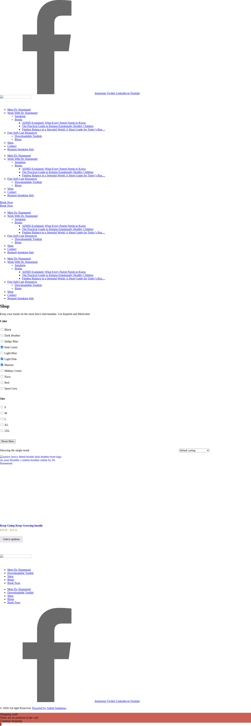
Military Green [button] (12, 370)
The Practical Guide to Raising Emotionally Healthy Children (57, 126)
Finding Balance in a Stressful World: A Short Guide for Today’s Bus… (63, 129)
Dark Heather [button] (12, 335)
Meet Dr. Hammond (19, 109)
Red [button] (6, 382)
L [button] (5, 419)
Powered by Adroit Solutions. (49, 708)
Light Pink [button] (10, 359)
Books (18, 119)
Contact (11, 146)
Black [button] (7, 329)
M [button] (5, 413)
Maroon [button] (9, 364)
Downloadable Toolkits (28, 136)
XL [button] (6, 424)
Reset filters (7, 441)
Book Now (13, 583)
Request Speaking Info (20, 149)
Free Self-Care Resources (22, 132)
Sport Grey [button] (10, 388)
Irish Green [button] (10, 347)
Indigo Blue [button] (11, 341)
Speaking (20, 116)
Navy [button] (7, 376)
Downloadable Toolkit (20, 573)
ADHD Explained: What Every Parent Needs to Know (54, 122)
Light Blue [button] (10, 353)
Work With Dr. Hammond (22, 112)
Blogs (18, 139)
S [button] (5, 407)
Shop (10, 142)
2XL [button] (7, 430)
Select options (11, 539)
